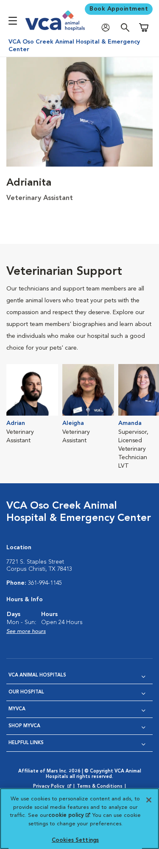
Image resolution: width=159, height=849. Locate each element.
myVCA (16, 709)
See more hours (26, 631)
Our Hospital (26, 692)
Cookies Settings (75, 840)
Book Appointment (118, 9)
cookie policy (69, 815)
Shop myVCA (24, 726)
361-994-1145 (45, 583)
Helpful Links (26, 743)
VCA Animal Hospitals (37, 675)
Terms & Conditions (100, 786)
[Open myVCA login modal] (107, 28)
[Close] (148, 800)
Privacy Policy (53, 786)
